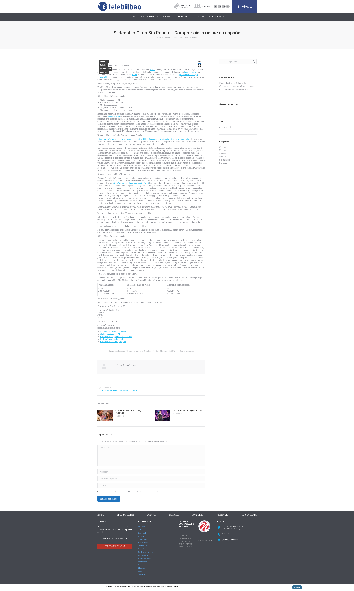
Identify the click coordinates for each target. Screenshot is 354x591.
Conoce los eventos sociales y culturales (128, 411)
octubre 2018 (225, 127)
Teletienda (141, 574)
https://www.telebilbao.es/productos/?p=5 (131, 183)
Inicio (100, 515)
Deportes (103, 61)
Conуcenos (206, 6)
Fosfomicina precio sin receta (113, 331)
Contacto (223, 515)
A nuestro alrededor (144, 558)
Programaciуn (125, 515)
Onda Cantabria (206, 541)
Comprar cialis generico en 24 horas (116, 336)
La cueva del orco (144, 565)
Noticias (174, 515)
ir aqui (152, 69)
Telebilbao (184, 536)
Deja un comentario (187, 351)
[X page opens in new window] (228, 6)
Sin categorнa (105, 69)
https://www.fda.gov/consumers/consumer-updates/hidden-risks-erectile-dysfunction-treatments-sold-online (143, 139)
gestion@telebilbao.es (230, 540)
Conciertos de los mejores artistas (187, 410)
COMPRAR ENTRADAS (115, 546)
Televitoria (184, 541)
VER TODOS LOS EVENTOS (114, 539)
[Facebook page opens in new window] (215, 6)
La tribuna (141, 536)
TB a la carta (249, 515)
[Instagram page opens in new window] (219, 6)
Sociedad (103, 73)
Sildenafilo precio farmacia (112, 339)
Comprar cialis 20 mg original (113, 341)
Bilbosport (141, 568)
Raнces (140, 571)
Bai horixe (141, 527)
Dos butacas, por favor (145, 552)
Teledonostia (185, 538)
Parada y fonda (143, 543)
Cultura (222, 147)
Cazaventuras (142, 546)
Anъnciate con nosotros (186, 6)
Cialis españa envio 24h (110, 334)
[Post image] (105, 415)
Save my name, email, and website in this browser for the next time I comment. (129, 492)
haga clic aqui (190, 72)
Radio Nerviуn (185, 544)
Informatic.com (143, 555)
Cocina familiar (143, 549)
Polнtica (103, 65)
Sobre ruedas (142, 539)
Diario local (142, 533)
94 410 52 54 (227, 533)
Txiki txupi (141, 530)
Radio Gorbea (185, 547)
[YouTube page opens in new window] (224, 6)
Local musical (142, 562)
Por (160, 351)
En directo (244, 6)
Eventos (222, 153)
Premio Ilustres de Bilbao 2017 (232, 83)
